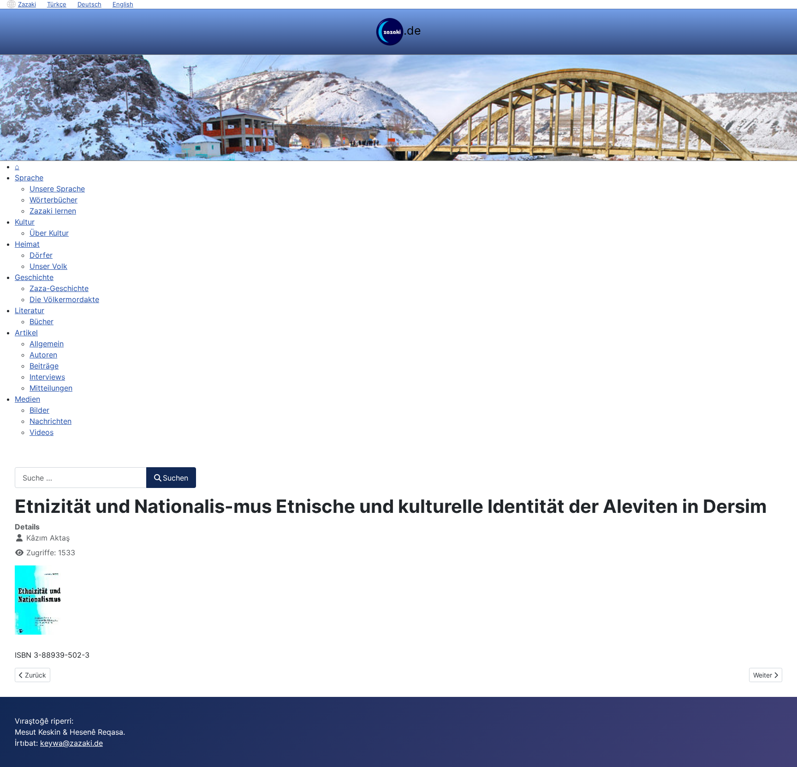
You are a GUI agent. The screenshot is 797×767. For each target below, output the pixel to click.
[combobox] (81, 477)
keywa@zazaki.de (71, 743)
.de (412, 30)
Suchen (175, 477)
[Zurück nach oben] (781, 750)
